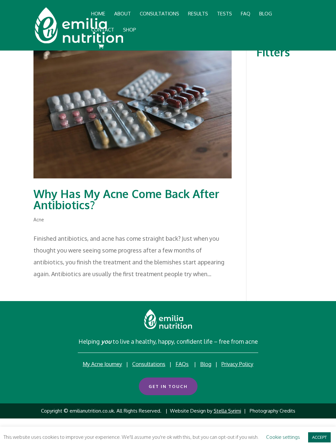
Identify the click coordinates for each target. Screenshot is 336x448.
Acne (38, 219)
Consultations (148, 364)
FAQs (182, 364)
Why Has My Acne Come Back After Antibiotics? (126, 199)
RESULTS (198, 14)
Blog (205, 364)
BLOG (265, 14)
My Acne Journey (102, 364)
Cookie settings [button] (283, 437)
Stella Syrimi (227, 411)
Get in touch (168, 386)
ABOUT (122, 14)
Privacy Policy (237, 364)
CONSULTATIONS (159, 14)
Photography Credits (272, 411)
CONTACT (102, 30)
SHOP (129, 30)
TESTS (224, 14)
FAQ (245, 14)
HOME (98, 14)
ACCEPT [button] (319, 437)
